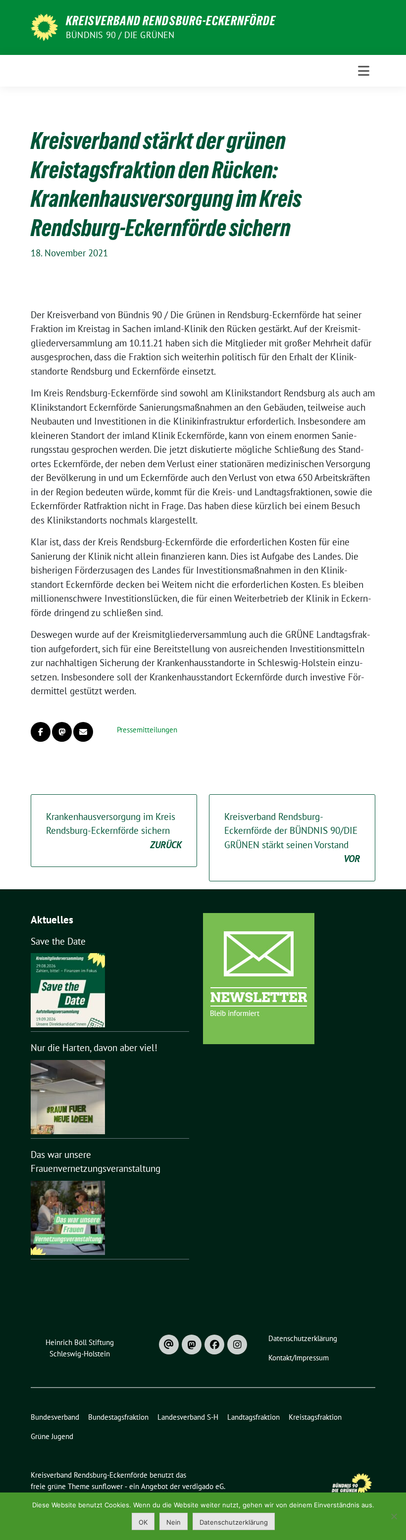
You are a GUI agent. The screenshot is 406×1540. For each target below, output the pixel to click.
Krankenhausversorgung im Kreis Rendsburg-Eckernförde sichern (114, 831)
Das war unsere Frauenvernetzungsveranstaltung (95, 1162)
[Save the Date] (68, 990)
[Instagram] (237, 1344)
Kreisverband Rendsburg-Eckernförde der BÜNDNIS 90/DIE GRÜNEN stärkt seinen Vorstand (292, 838)
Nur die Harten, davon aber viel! (94, 1048)
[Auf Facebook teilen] (41, 732)
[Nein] (394, 1516)
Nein (173, 1522)
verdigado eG (203, 1486)
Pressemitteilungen (147, 729)
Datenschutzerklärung (234, 1522)
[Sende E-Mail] (83, 732)
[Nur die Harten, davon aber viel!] (68, 1097)
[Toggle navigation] (363, 70)
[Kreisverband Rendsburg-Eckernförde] (44, 26)
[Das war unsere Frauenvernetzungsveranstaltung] (68, 1218)
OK (143, 1522)
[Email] (169, 1344)
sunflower (107, 1486)
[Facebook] (214, 1344)
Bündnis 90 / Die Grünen (120, 35)
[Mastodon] (192, 1344)
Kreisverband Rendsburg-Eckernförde (171, 20)
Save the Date (58, 941)
